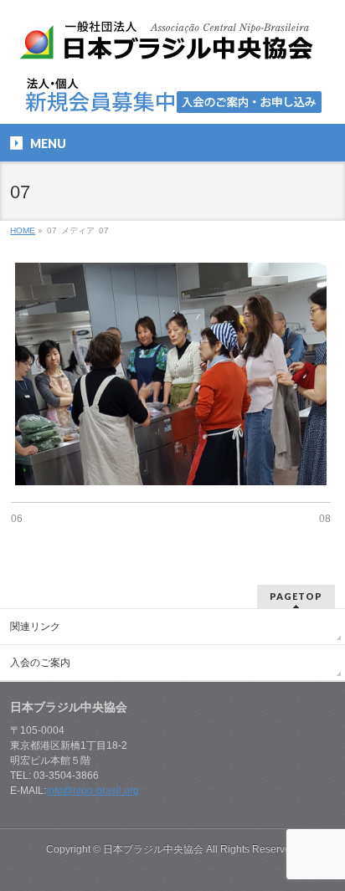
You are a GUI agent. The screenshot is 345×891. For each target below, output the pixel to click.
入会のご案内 (40, 662)
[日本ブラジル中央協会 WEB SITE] (172, 46)
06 (17, 519)
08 (325, 519)
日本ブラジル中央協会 (153, 849)
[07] (170, 374)
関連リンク (35, 626)
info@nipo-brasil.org (92, 790)
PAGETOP (296, 596)
